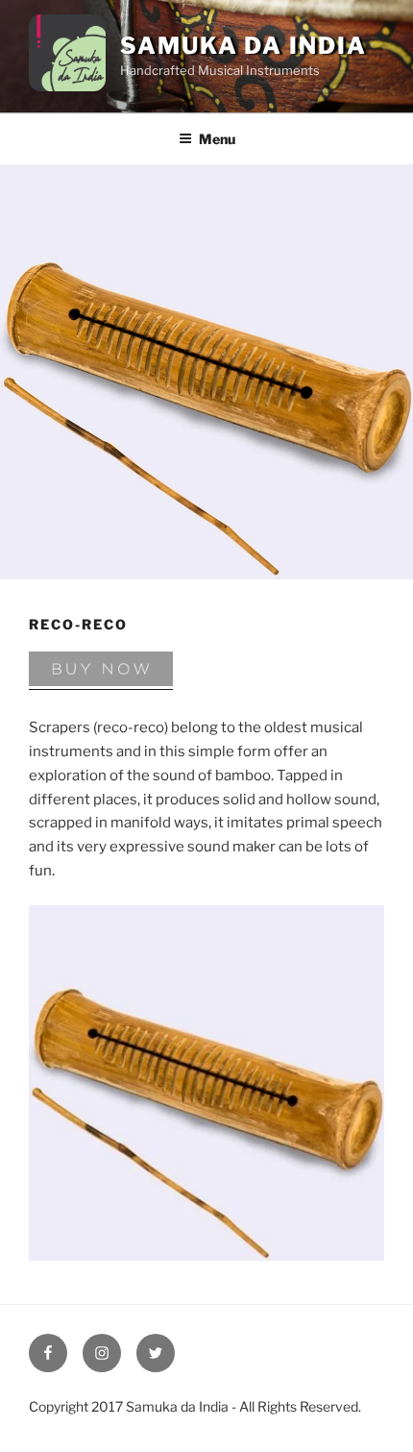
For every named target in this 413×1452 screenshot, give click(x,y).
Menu (217, 139)
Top (45, 1403)
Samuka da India (243, 46)
